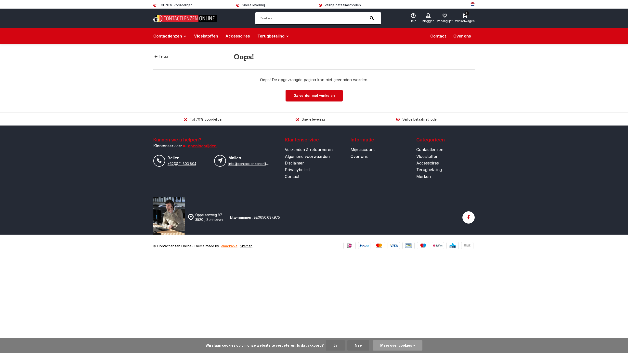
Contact (438, 36)
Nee (358, 345)
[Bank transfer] (467, 246)
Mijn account (363, 149)
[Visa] (394, 246)
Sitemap (246, 246)
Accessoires (237, 36)
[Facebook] (468, 217)
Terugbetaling (271, 36)
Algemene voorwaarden (307, 156)
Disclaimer (294, 163)
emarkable (229, 246)
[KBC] (452, 246)
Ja (335, 345)
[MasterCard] (379, 246)
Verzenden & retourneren (309, 149)
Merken (423, 176)
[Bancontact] (408, 246)
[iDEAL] (349, 246)
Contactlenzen (167, 36)
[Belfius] (438, 246)
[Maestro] (423, 246)
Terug (163, 56)
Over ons (462, 36)
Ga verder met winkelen (314, 95)
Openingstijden (202, 145)
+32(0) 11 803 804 (182, 164)
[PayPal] (364, 246)
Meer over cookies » (397, 345)
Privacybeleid (297, 169)
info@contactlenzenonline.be (251, 164)
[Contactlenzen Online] (185, 18)
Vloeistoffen (206, 36)
